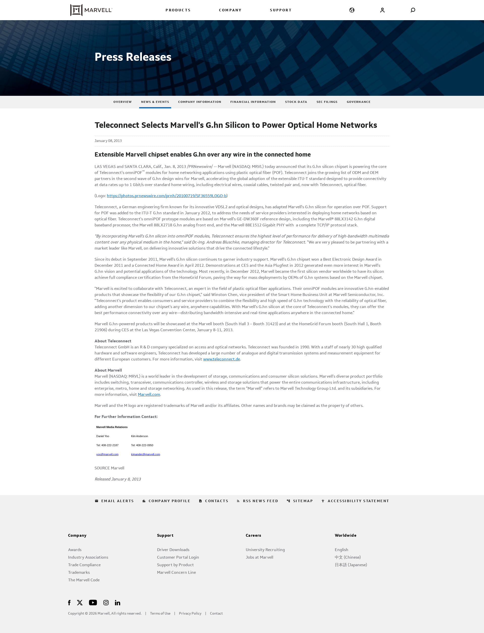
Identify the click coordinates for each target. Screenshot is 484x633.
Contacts (213, 501)
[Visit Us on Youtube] (93, 602)
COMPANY (230, 10)
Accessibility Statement (355, 501)
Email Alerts (114, 501)
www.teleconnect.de (221, 359)
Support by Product (175, 565)
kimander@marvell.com (145, 454)
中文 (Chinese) (348, 558)
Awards (74, 550)
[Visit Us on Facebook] (69, 602)
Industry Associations (88, 558)
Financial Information (253, 102)
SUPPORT (281, 10)
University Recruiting (265, 550)
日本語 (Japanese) (351, 565)
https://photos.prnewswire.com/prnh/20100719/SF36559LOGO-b (166, 196)
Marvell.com (149, 395)
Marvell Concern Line (176, 573)
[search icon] (413, 10)
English (341, 550)
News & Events (155, 102)
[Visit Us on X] (80, 602)
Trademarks (79, 573)
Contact (216, 613)
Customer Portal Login (178, 558)
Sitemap (300, 501)
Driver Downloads (173, 550)
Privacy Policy (190, 613)
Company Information (199, 102)
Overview (122, 102)
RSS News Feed (257, 501)
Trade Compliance (84, 565)
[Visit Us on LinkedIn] (117, 602)
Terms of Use (160, 613)
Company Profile (166, 501)
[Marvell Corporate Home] (88, 10)
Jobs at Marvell (259, 558)
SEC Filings (327, 102)
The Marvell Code (84, 580)
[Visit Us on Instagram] (106, 602)
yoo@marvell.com (107, 454)
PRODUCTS (178, 10)
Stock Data (296, 102)
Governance (359, 102)
